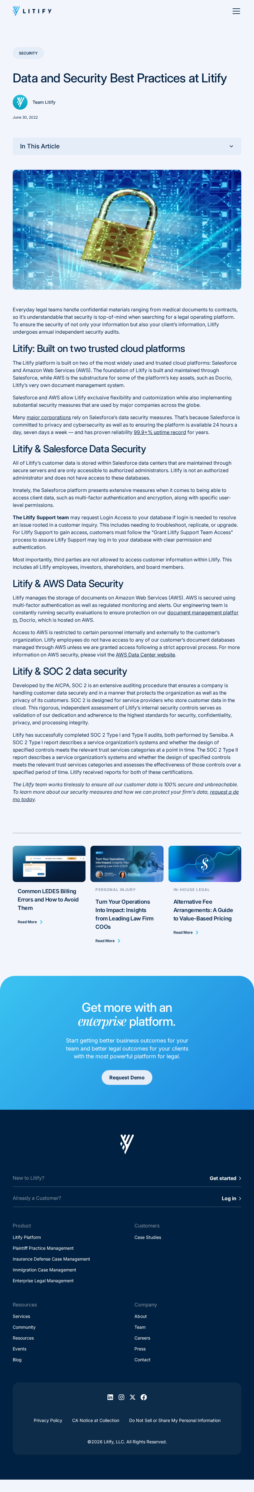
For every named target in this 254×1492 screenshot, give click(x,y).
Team (140, 1327)
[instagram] (121, 1397)
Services (21, 1316)
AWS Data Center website (145, 655)
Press (140, 1348)
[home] (32, 11)
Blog (17, 1359)
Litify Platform (27, 1237)
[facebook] (144, 1397)
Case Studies (147, 1237)
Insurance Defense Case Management (51, 1259)
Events (19, 1348)
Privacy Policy (48, 1420)
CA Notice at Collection (95, 1420)
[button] (233, 11)
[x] (133, 1397)
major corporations (49, 417)
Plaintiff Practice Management (43, 1248)
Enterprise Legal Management (43, 1280)
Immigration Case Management (44, 1269)
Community (24, 1327)
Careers (142, 1338)
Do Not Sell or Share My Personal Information (175, 1420)
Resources (23, 1338)
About (140, 1316)
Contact (142, 1359)
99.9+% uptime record (160, 432)
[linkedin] (110, 1397)
